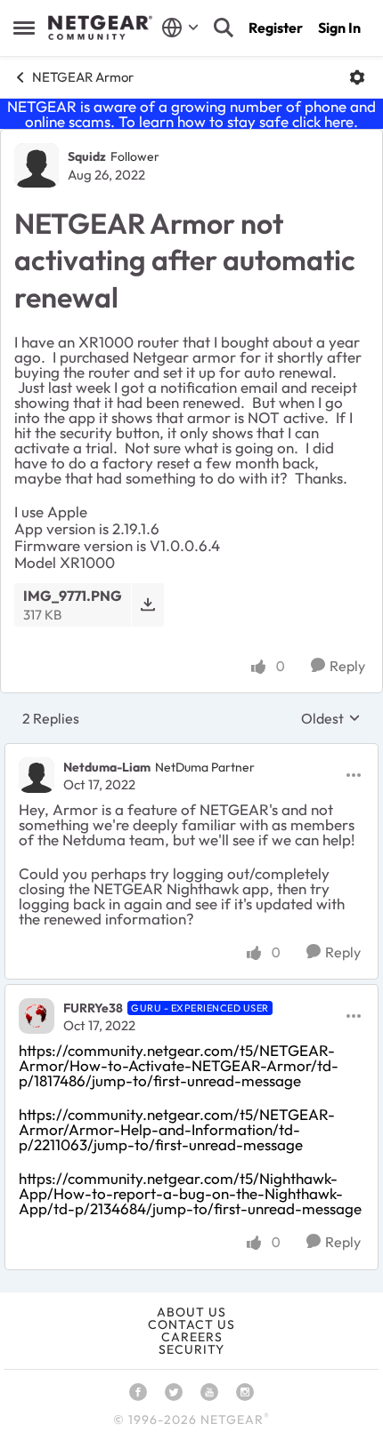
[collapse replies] (191, 752)
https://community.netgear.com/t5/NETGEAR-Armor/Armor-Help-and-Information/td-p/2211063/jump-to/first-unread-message (177, 1129)
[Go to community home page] (100, 27)
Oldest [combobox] (331, 718)
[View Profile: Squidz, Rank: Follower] (36, 165)
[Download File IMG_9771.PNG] (147, 605)
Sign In (339, 27)
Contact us (191, 1324)
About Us (191, 1312)
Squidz (87, 156)
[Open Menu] (357, 77)
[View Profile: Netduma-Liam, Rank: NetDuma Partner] (36, 775)
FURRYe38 (93, 1008)
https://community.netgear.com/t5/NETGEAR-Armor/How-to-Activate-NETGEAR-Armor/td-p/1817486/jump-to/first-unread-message (178, 1065)
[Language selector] (180, 27)
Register (276, 27)
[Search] (223, 27)
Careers (192, 1337)
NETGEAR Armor (83, 76)
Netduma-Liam (107, 767)
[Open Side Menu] (24, 27)
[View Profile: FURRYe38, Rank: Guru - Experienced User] (36, 1016)
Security (191, 1349)
